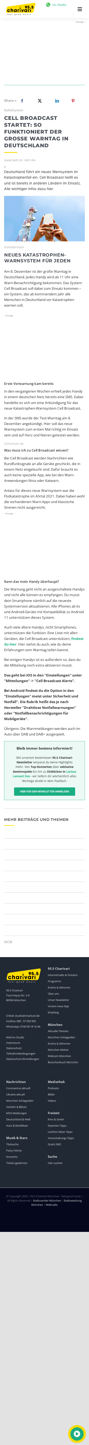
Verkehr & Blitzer (16, 1107)
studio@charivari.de (27, 1016)
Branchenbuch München (63, 1062)
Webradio (52, 1205)
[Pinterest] (73, 101)
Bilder (51, 1094)
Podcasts (53, 1088)
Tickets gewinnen (16, 1163)
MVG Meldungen (16, 1113)
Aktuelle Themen (58, 1031)
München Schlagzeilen (61, 1037)
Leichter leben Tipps (60, 1132)
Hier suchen (55, 1163)
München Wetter (58, 1050)
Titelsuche (12, 1144)
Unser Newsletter (58, 1000)
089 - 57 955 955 (26, 1021)
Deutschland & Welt (18, 1119)
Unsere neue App (58, 1006)
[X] (39, 101)
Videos (52, 1100)
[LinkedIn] (56, 101)
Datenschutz (14, 1048)
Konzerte (11, 1157)
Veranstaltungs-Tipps (61, 1138)
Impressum (13, 1043)
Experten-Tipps (57, 1125)
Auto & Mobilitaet (17, 1125)
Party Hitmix (14, 1150)
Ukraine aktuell (15, 1094)
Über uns (53, 994)
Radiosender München (47, 1200)
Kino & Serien (56, 1119)
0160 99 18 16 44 (30, 1026)
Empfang (53, 1012)
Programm (54, 981)
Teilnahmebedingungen (20, 1053)
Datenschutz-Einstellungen (22, 1059)
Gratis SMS (54, 1144)
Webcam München (59, 1056)
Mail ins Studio (15, 1037)
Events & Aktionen (59, 987)
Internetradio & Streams (63, 975)
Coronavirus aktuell (18, 1088)
